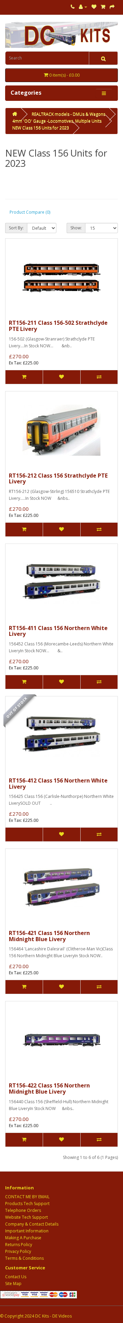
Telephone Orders (23, 1210)
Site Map (13, 1283)
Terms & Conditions (24, 1258)
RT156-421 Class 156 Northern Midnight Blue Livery (49, 936)
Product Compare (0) (30, 212)
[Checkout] (112, 7)
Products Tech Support (27, 1203)
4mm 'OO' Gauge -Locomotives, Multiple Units (56, 121)
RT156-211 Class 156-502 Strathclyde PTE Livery (58, 326)
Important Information (27, 1231)
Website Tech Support (26, 1217)
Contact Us (15, 1277)
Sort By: (16, 228)
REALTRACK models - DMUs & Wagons (68, 114)
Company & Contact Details (31, 1224)
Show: (76, 228)
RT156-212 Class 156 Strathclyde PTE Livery (58, 478)
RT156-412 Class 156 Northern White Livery (58, 783)
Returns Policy (18, 1244)
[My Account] (83, 7)
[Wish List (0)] (94, 7)
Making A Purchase (23, 1238)
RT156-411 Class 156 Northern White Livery (58, 631)
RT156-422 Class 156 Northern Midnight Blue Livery (49, 1088)
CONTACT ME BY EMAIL (27, 1197)
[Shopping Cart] (103, 7)
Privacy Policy (18, 1251)
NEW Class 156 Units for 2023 (40, 128)
